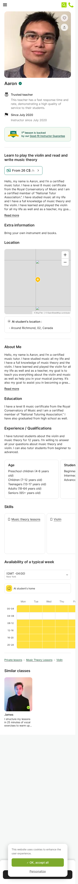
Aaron (10, 83)
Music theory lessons (25, 519)
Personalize (38, 871)
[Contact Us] (70, 4)
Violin (57, 519)
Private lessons (13, 659)
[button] (64, 18)
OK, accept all (39, 862)
